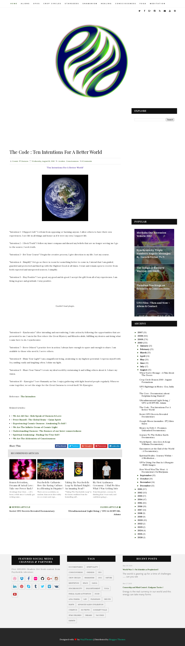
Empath (72, 621)
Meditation (157, 3)
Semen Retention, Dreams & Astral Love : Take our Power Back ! (21, 485)
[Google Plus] (84, 634)
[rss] (160, 10)
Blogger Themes (117, 639)
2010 (140, 342)
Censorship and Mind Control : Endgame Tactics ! (143, 587)
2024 (140, 530)
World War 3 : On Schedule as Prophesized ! (141, 569)
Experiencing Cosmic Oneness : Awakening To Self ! (39, 423)
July (142, 366)
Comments (87, 161)
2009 (141, 339)
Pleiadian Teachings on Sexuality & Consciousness (153, 287)
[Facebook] (78, 634)
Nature (109, 578)
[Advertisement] (65, 128)
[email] (165, 10)
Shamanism (90, 3)
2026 (140, 537)
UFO (99, 572)
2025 (140, 534)
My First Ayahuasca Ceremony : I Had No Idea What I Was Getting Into (106, 485)
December (145, 485)
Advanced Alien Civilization (90, 605)
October (144, 478)
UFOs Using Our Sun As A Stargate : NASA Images (156, 463)
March (143, 352)
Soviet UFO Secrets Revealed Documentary (153, 415)
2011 (140, 489)
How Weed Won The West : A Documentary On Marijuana (153, 470)
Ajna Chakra (74, 599)
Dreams (88, 615)
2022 (140, 523)
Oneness (90, 572)
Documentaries (76, 567)
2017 (140, 510)
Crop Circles (52, 3)
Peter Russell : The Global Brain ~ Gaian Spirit (37, 419)
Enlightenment (93, 588)
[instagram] (154, 10)
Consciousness (125, 3)
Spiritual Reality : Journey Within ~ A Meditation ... (156, 456)
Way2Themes (86, 639)
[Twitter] (73, 634)
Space (85, 583)
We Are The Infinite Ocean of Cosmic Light (35, 427)
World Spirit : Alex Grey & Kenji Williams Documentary (154, 443)
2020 (140, 520)
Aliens (25, 3)
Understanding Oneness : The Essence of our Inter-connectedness (47, 431)
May (142, 359)
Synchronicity (75, 588)
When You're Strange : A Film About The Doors (156, 374)
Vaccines (100, 615)
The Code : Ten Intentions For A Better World (155, 408)
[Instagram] (90, 634)
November (145, 482)
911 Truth (85, 610)
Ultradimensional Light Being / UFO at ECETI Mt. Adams (154, 401)
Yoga (143, 3)
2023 (140, 527)
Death (71, 605)
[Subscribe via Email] (101, 634)
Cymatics (73, 610)
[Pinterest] (112, 634)
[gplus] (149, 10)
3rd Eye (107, 599)
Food (97, 594)
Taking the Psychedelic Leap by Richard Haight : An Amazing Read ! (78, 485)
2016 (140, 506)
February (145, 349)
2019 (140, 516)
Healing (106, 3)
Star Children (75, 615)
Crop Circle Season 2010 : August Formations (155, 380)
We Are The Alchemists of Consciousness (34, 438)
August (144, 370)
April (143, 356)
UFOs (36, 3)
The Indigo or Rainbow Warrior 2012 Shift (150, 269)
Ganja (94, 583)
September (146, 475)
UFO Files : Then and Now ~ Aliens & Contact (153, 304)
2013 (140, 496)
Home (13, 3)
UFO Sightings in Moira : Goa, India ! (156, 387)
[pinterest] (175, 10)
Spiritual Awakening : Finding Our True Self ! (36, 434)
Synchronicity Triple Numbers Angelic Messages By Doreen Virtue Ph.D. (154, 254)
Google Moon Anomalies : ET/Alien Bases (156, 422)
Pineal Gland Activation (80, 594)
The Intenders (28, 396)
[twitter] (139, 10)
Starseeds (72, 3)
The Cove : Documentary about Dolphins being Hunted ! (154, 394)
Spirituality (92, 567)
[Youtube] (106, 634)
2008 (140, 336)
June (142, 363)
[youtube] (170, 10)
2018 (140, 513)
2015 (140, 503)
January (144, 345)
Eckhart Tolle (100, 610)
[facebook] (144, 10)
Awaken (61, 161)
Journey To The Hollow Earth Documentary (153, 436)
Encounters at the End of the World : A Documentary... (156, 449)
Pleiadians (95, 599)
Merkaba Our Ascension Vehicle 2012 (151, 234)
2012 (140, 492)
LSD (85, 599)
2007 (140, 332)
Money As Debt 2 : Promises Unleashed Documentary (152, 429)
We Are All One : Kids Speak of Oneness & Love (37, 416)
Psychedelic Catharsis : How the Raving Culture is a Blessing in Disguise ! (50, 485)
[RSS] (95, 634)
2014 (140, 499)
